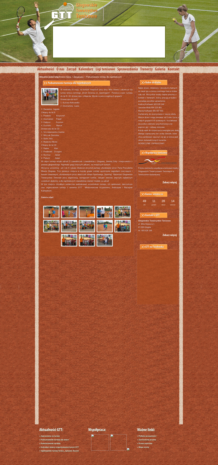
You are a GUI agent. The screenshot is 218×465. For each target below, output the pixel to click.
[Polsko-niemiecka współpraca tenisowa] (128, 450)
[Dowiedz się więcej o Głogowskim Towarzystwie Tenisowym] (62, 69)
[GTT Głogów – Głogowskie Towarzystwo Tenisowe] (70, 15)
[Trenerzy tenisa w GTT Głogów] (147, 69)
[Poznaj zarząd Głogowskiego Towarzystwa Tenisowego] (73, 69)
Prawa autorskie (145, 443)
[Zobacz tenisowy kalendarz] (87, 69)
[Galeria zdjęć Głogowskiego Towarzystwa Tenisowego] (161, 69)
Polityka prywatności (147, 436)
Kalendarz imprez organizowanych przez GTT (60, 447)
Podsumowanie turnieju (51, 443)
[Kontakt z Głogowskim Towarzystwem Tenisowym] (175, 69)
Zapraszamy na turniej (50, 436)
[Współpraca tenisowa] (167, 182)
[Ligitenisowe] (106, 69)
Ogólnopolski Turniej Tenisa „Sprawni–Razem (60, 451)
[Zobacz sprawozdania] (128, 69)
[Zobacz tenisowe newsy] (47, 69)
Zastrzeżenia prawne (147, 440)
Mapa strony (144, 447)
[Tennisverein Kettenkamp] (117, 450)
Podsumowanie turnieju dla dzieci (55, 440)
